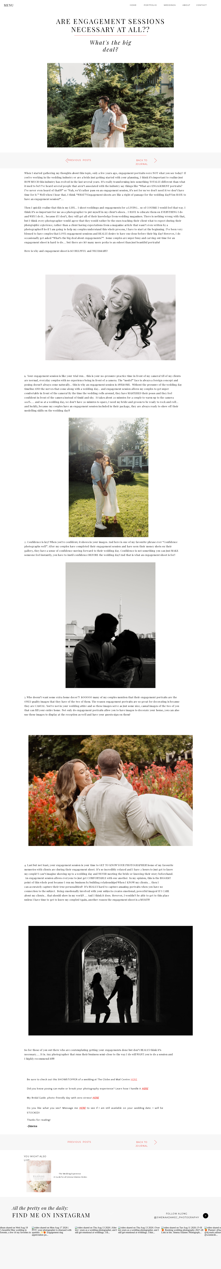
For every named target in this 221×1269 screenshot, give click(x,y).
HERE (134, 1079)
